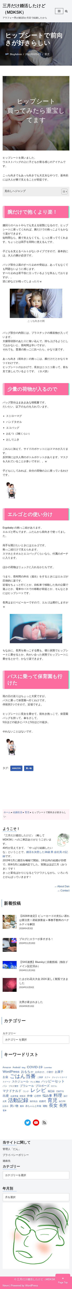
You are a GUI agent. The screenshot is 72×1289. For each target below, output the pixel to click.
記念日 (5, 1106)
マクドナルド (12, 1091)
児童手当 (60, 1091)
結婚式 (42, 1101)
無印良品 (34, 1101)
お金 (5, 1076)
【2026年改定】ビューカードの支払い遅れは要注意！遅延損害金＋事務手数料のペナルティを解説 (44, 920)
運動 (45, 1106)
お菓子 (59, 1071)
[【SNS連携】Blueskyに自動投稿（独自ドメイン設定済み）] (10, 965)
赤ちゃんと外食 (33, 1106)
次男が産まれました (31, 1001)
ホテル (54, 1086)
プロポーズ (42, 1085)
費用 (22, 1106)
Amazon (16, 768)
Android (16, 1067)
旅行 (65, 1096)
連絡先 (6, 1160)
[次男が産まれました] (10, 1005)
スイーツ (6, 1082)
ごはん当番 (23, 1076)
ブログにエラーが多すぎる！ (36, 938)
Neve (6, 1285)
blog (23, 1067)
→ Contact (63, 890)
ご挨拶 (40, 1077)
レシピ (38, 1090)
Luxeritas (48, 1067)
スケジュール (20, 1081)
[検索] (66, 11)
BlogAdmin (16, 54)
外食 (30, 1095)
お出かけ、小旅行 (44, 1072)
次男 (4, 1101)
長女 (53, 1105)
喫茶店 (23, 1096)
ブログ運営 (13, 1086)
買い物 (29, 768)
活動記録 (18, 1100)
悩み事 (47, 1095)
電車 (4, 1110)
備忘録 (51, 1091)
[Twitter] (27, 1122)
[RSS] (44, 1122)
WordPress (11, 1071)
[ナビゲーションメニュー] (59, 11)
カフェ (47, 1077)
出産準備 (14, 1096)
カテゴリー (9, 1033)
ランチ (26, 1091)
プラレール (27, 1085)
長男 (63, 1106)
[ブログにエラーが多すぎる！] (10, 945)
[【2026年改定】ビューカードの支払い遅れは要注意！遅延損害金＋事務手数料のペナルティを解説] (10, 922)
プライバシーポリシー (16, 1154)
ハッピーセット (53, 1081)
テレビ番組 (35, 1082)
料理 (58, 1095)
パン (5, 1086)
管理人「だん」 (12, 1149)
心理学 (37, 1096)
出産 (6, 1095)
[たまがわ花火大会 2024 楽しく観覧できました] (10, 985)
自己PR (62, 1101)
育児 (47, 54)
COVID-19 (34, 1067)
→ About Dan (61, 886)
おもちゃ (27, 1071)
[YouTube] (36, 1122)
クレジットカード (59, 1077)
